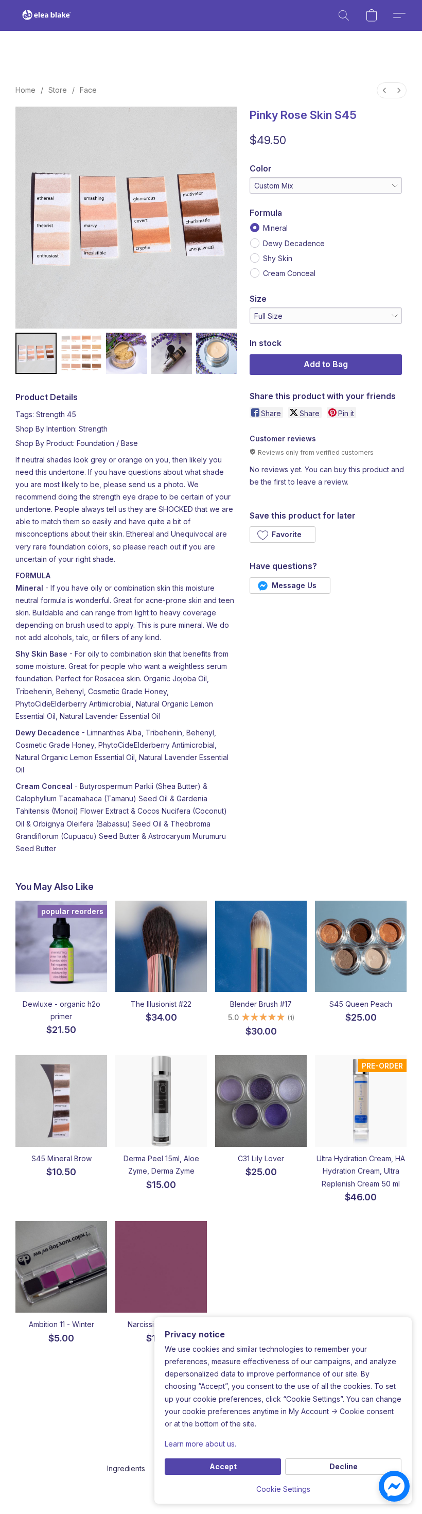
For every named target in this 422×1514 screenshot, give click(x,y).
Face (88, 89)
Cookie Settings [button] (283, 1489)
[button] (46, 15)
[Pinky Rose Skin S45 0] (36, 353)
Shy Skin (277, 258)
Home (25, 89)
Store (57, 89)
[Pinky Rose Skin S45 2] (126, 353)
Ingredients (126, 1468)
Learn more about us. (200, 1443)
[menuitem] (384, 90)
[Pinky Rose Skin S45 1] (81, 353)
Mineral (275, 227)
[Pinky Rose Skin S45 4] (216, 353)
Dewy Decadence (294, 243)
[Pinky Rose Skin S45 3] (171, 353)
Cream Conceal (289, 273)
